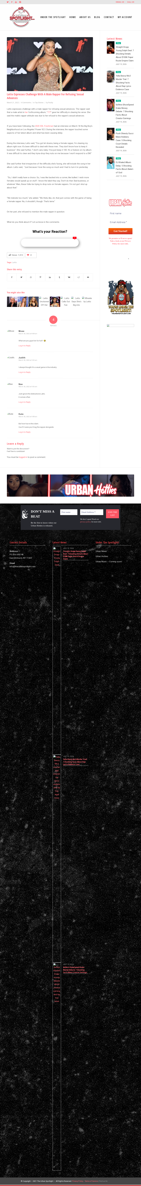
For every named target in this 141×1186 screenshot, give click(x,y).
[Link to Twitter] (8, 2)
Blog (118, 43)
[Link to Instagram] (20, 2)
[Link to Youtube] (16, 2)
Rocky (50, 103)
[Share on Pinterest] (40, 277)
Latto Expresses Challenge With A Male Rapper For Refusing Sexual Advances (45, 96)
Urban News (101, 551)
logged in (23, 457)
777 (49, 112)
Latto (14, 262)
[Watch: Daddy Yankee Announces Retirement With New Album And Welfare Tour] (139, 593)
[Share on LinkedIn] (50, 277)
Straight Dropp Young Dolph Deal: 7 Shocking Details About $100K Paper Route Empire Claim (125, 54)
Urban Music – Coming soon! (109, 561)
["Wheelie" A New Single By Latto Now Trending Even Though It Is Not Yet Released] (87, 302)
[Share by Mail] (88, 277)
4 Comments (26, 103)
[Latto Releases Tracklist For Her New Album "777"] (55, 302)
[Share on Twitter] (21, 277)
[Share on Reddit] (78, 277)
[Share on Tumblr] (59, 277)
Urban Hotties (102, 556)
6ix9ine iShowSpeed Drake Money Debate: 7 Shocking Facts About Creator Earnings (125, 111)
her (26, 112)
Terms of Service (91, 1181)
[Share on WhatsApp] (31, 277)
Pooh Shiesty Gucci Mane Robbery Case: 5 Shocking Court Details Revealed (124, 140)
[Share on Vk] (69, 277)
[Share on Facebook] (12, 277)
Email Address (120, 258)
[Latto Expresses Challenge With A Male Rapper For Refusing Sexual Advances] (50, 64)
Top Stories (39, 103)
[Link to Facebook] (12, 2)
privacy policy (85, 522)
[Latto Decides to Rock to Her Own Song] (12, 302)
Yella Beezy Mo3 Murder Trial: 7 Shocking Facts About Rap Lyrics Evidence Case (123, 83)
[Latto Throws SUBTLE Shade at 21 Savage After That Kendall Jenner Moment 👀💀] (23, 302)
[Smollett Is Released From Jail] (2, 593)
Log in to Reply (24, 346)
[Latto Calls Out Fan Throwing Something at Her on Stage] (66, 302)
